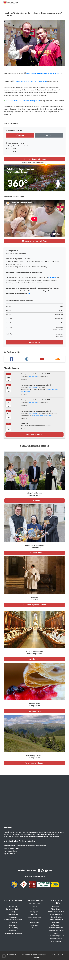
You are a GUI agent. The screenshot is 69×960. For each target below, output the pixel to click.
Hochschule (13, 906)
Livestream (13, 917)
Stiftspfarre (13, 922)
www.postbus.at (12, 851)
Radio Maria (34, 925)
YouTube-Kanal (32, 376)
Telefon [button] (21, 135)
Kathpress (34, 914)
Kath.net (34, 928)
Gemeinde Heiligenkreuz (56, 936)
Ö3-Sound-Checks (41, 82)
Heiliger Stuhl (34, 922)
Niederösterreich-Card (56, 928)
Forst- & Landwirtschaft (34, 763)
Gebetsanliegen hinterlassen (35, 159)
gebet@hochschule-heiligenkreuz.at (42, 415)
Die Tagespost (34, 912)
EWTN (35, 906)
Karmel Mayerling (56, 917)
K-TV (34, 909)
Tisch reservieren (34, 711)
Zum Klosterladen (34, 553)
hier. (29, 293)
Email (50, 135)
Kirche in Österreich (34, 917)
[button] (4, 956)
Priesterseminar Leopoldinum (13, 920)
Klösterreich (56, 922)
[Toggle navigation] (64, 3)
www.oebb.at (11, 854)
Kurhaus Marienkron (56, 938)
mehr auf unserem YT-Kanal (36, 241)
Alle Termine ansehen (34, 434)
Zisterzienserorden (34, 920)
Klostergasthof (13, 914)
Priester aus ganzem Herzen (34, 605)
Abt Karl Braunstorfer (56, 920)
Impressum (37, 957)
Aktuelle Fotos (34, 659)
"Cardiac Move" (54, 73)
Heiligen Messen (34, 342)
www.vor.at (15, 848)
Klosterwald (56, 906)
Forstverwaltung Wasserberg (13, 933)
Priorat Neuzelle (56, 909)
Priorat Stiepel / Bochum (56, 912)
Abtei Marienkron (56, 941)
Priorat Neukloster (56, 914)
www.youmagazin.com (33, 101)
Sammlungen (13, 925)
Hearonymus (52, 277)
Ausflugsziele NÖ (56, 925)
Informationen (34, 500)
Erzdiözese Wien (34, 904)
